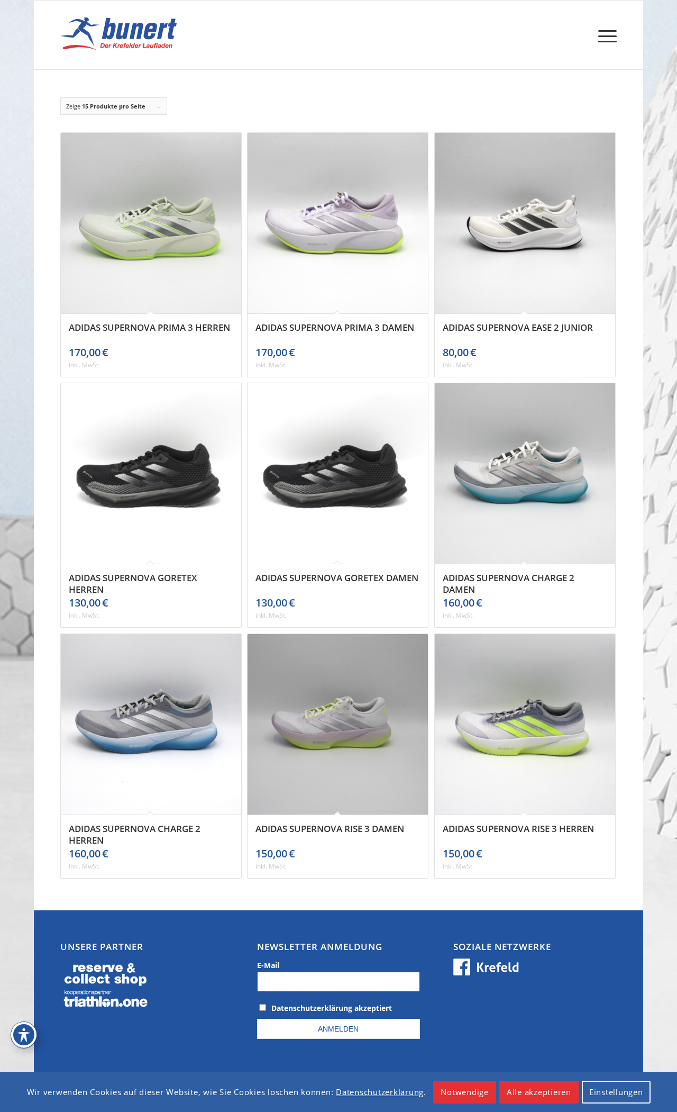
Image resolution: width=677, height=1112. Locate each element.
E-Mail (268, 965)
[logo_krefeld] (121, 35)
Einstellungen (616, 1092)
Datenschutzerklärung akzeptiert (331, 1008)
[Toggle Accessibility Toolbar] (23, 1034)
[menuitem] (604, 35)
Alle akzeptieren (539, 1092)
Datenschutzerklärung (380, 1092)
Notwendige (465, 1092)
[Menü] (604, 35)
